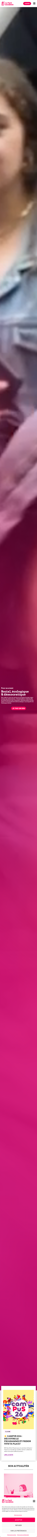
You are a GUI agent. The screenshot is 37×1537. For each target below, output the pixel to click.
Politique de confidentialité (23, 1534)
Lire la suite (8, 1455)
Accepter (18, 1520)
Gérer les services (18, 1515)
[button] (34, 1501)
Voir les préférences (18, 1531)
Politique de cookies (11, 1534)
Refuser (18, 1525)
